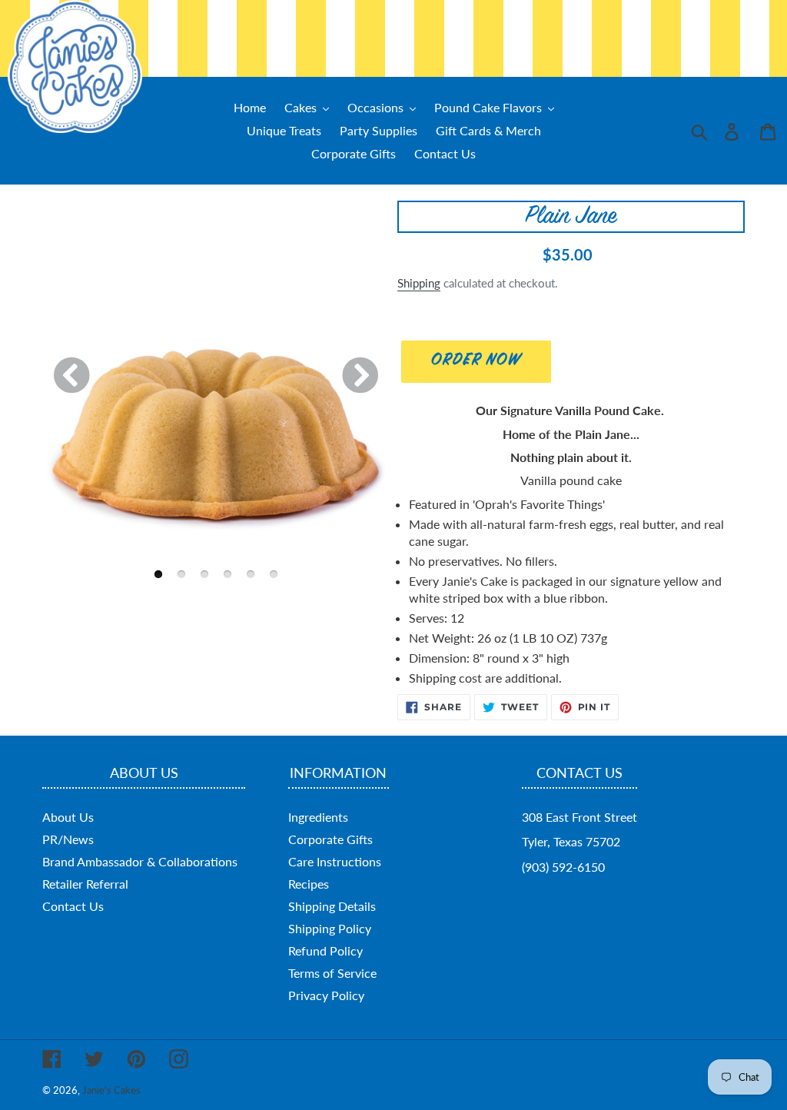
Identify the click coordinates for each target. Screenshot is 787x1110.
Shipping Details (332, 906)
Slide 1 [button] (158, 574)
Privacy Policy (326, 995)
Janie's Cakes (111, 1090)
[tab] (158, 568)
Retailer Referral (85, 883)
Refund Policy (325, 950)
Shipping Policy (329, 928)
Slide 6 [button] (273, 574)
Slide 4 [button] (227, 574)
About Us (68, 816)
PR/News (68, 839)
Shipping (418, 283)
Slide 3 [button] (204, 574)
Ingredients (318, 816)
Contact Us (73, 906)
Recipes (308, 883)
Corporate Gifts (330, 839)
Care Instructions (334, 861)
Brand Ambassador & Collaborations (139, 861)
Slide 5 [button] (250, 574)
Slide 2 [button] (181, 574)
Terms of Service (332, 972)
